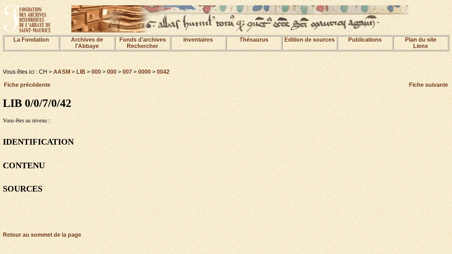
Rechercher (142, 46)
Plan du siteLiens (420, 43)
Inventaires (198, 40)
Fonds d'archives (142, 40)
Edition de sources (309, 40)
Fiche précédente (27, 85)
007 (127, 72)
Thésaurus (253, 40)
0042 (163, 72)
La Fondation (31, 40)
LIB (80, 72)
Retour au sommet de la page (42, 235)
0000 (144, 72)
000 (96, 72)
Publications (365, 40)
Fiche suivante (428, 85)
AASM (61, 72)
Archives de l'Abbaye (87, 43)
